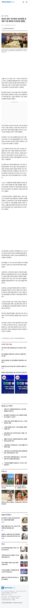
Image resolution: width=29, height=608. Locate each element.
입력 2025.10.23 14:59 (9, 25)
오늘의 (6, 515)
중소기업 (6, 16)
